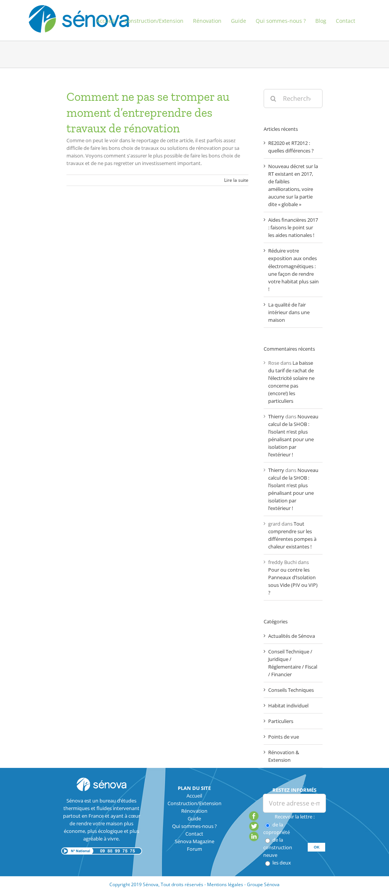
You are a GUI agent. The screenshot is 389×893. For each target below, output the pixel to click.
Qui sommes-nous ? (194, 826)
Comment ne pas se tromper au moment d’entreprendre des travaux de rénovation (147, 112)
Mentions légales (225, 884)
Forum (194, 848)
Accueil (194, 795)
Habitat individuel (288, 705)
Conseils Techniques (291, 689)
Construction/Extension (194, 803)
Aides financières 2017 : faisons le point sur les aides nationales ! (293, 227)
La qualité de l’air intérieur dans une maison (289, 312)
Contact (194, 833)
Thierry (276, 416)
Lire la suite (236, 180)
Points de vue (283, 736)
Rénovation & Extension (283, 756)
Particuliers (280, 721)
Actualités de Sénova (291, 635)
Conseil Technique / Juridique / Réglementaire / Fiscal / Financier (292, 663)
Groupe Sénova (263, 884)
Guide (194, 818)
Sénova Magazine (194, 841)
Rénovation (194, 810)
